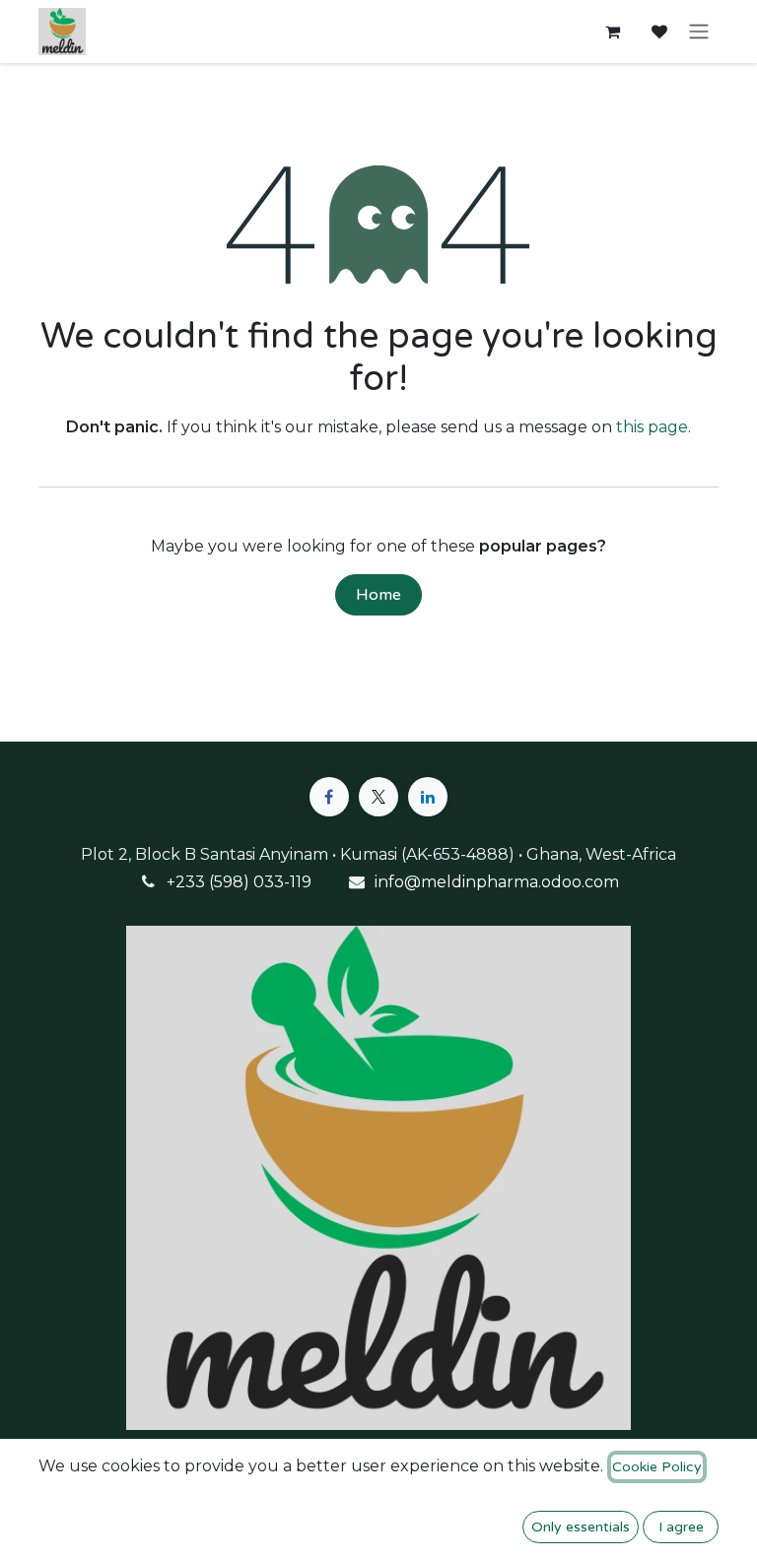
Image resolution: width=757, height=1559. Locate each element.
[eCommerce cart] (612, 31)
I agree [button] (681, 1527)
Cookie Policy (657, 1467)
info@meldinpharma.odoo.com (497, 882)
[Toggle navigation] (699, 32)
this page (652, 427)
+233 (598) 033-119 (239, 882)
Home (378, 595)
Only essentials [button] (580, 1527)
